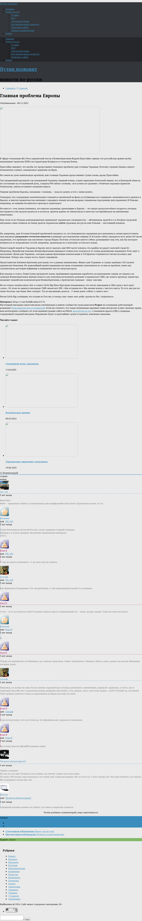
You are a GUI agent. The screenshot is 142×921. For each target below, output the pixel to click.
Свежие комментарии (22, 30)
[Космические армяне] (42, 406)
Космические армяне (18, 412)
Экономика (14, 898)
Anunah (9, 711)
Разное (12, 883)
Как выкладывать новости (25, 24)
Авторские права (20, 21)
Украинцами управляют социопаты (27, 461)
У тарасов (22, 88)
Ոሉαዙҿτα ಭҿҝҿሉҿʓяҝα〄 (18, 797)
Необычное (14, 877)
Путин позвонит (8, 3)
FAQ (13, 18)
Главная (10, 9)
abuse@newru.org (82, 310)
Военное (12, 859)
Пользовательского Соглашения (28, 307)
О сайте (15, 15)
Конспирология (16, 868)
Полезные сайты (19, 27)
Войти (9, 33)
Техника (12, 892)
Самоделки (14, 886)
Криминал (13, 871)
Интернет (13, 862)
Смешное (10, 88)
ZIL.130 (9, 521)
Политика (13, 880)
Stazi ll (8, 629)
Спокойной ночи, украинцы (22, 363)
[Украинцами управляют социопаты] (42, 455)
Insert (27, 920)
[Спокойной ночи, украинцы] (42, 357)
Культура (13, 874)
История (12, 865)
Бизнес (12, 856)
